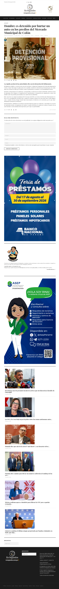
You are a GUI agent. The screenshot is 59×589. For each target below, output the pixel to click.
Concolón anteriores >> (51, 269)
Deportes (29, 18)
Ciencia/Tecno (37, 18)
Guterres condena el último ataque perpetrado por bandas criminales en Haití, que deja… (28, 531)
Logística (41, 585)
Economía (12, 18)
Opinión (44, 18)
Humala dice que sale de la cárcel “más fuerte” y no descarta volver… (27, 446)
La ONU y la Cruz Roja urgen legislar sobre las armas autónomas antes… (28, 419)
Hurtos (32, 35)
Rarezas (37, 585)
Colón (22, 35)
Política (5, 18)
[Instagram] (31, 2)
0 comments (53, 109)
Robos (42, 35)
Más (54, 18)
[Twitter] (29, 2)
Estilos (49, 18)
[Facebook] (27, 2)
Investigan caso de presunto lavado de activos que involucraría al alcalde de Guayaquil (29, 391)
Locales (18, 18)
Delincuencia (27, 35)
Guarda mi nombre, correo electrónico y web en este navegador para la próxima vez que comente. (29, 145)
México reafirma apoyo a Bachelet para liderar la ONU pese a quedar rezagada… (27, 503)
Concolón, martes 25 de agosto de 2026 (12, 266)
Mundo (23, 18)
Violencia (46, 35)
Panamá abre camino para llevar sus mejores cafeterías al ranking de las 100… (28, 474)
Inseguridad (37, 35)
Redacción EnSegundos (8, 35)
